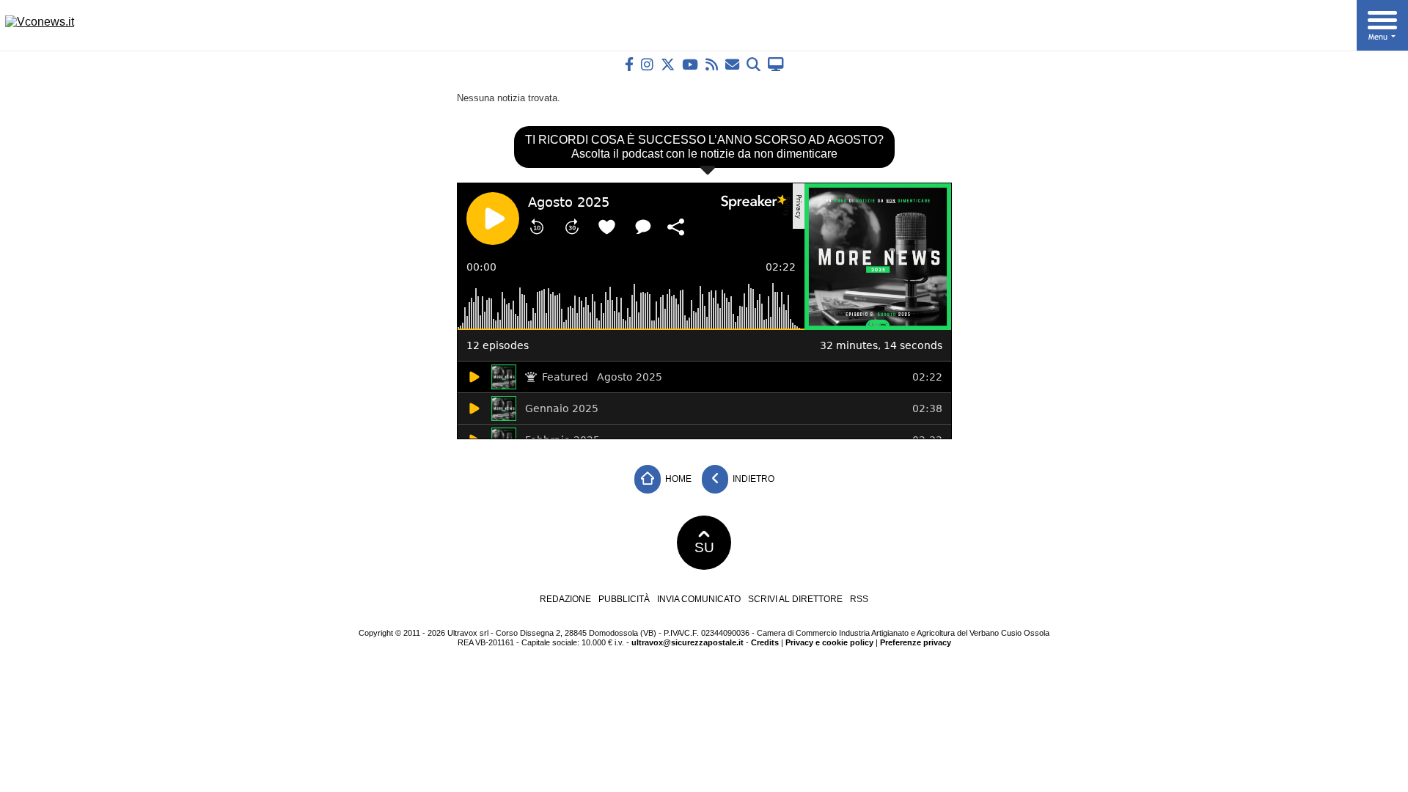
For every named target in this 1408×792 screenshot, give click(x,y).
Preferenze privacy (915, 642)
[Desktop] (776, 64)
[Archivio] (753, 64)
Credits (765, 642)
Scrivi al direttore (795, 599)
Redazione (565, 599)
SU (704, 547)
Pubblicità (624, 599)
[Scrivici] (732, 64)
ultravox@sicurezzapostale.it (687, 642)
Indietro (752, 479)
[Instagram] (647, 64)
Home (677, 479)
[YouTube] (690, 64)
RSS (859, 599)
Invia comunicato (699, 599)
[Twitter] (668, 64)
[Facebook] (629, 64)
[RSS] (711, 64)
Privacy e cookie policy (829, 642)
